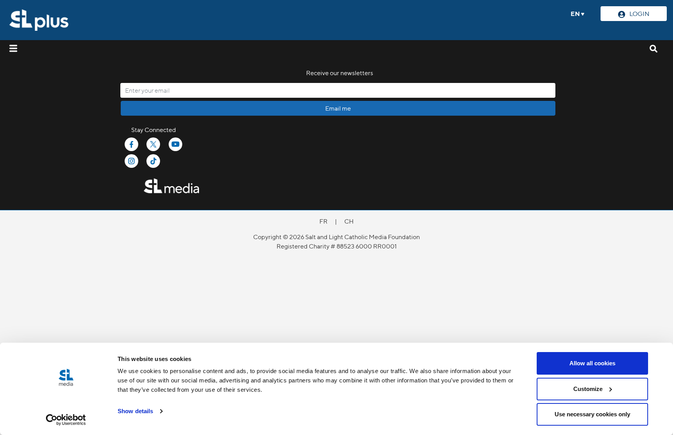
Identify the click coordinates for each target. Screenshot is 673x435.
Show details (135, 411)
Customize (588, 389)
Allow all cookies (592, 363)
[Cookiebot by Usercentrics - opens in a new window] (66, 420)
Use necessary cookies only (592, 414)
